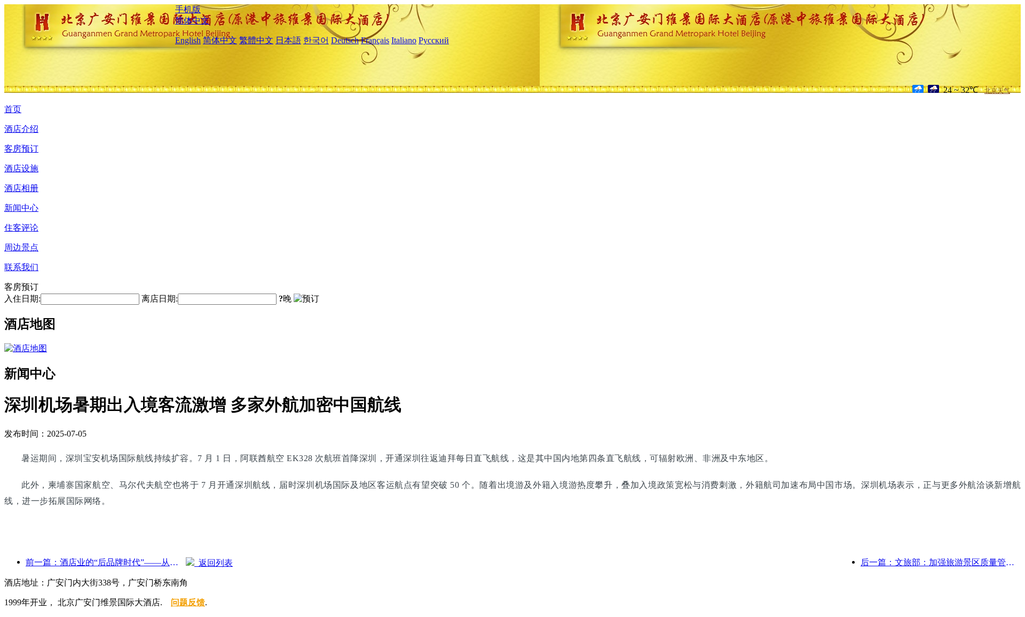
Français (375, 40)
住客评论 (21, 227)
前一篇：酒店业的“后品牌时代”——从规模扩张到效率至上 (106, 562)
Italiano (403, 40)
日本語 (288, 40)
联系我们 (21, 267)
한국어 (316, 40)
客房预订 (21, 148)
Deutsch (345, 40)
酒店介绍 (21, 128)
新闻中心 (21, 207)
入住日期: (22, 298)
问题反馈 (188, 602)
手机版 (188, 9)
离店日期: (159, 298)
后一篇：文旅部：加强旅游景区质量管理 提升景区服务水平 (941, 562)
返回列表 (213, 562)
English (188, 40)
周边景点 (21, 247)
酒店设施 (21, 168)
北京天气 (997, 90)
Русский (434, 40)
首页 (12, 109)
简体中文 (192, 20)
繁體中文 (256, 40)
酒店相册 (21, 188)
